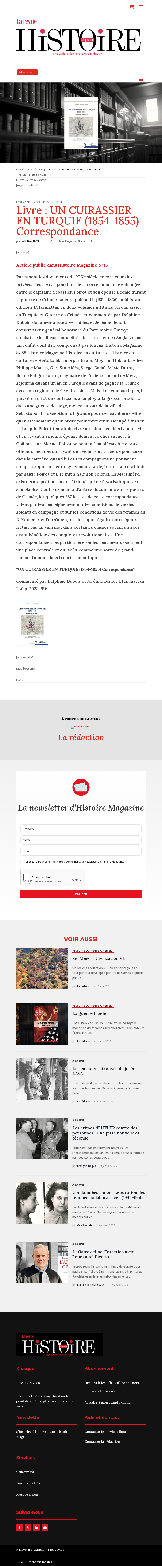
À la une (78, 1061)
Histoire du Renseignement (93, 950)
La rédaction (30, 241)
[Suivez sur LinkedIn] (36, 1527)
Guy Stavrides (85, 1225)
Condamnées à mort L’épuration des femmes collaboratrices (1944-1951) (108, 1195)
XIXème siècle (92, 169)
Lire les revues (28, 1383)
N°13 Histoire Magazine (68, 169)
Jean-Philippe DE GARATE (92, 1285)
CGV (21, 1562)
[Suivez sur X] (28, 1527)
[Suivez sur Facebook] (19, 1527)
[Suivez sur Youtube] (45, 1527)
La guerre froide (89, 1013)
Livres (49, 169)
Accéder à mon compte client (107, 1402)
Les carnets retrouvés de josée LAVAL (103, 1071)
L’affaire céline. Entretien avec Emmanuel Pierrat (103, 1254)
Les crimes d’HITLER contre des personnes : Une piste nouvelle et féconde (105, 1133)
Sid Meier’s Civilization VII (99, 958)
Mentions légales (40, 1562)
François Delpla (86, 1166)
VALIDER (81, 894)
